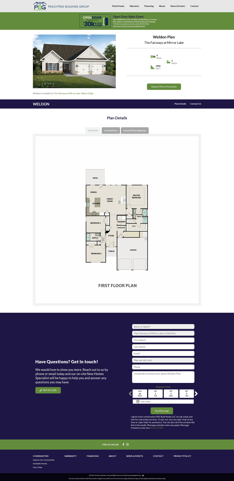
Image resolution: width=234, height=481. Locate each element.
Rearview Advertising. (158, 478)
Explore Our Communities (43, 460)
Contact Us (195, 103)
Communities (41, 456)
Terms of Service (118, 478)
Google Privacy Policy (104, 478)
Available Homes (40, 463)
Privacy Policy (157, 428)
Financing (149, 6)
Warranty (134, 6)
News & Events (178, 6)
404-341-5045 (50, 390)
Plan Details (180, 103)
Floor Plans (37, 467)
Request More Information (164, 86)
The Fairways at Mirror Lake (67, 93)
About (162, 6)
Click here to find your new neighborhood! (129, 26)
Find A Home (118, 6)
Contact (194, 6)
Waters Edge (87, 93)
